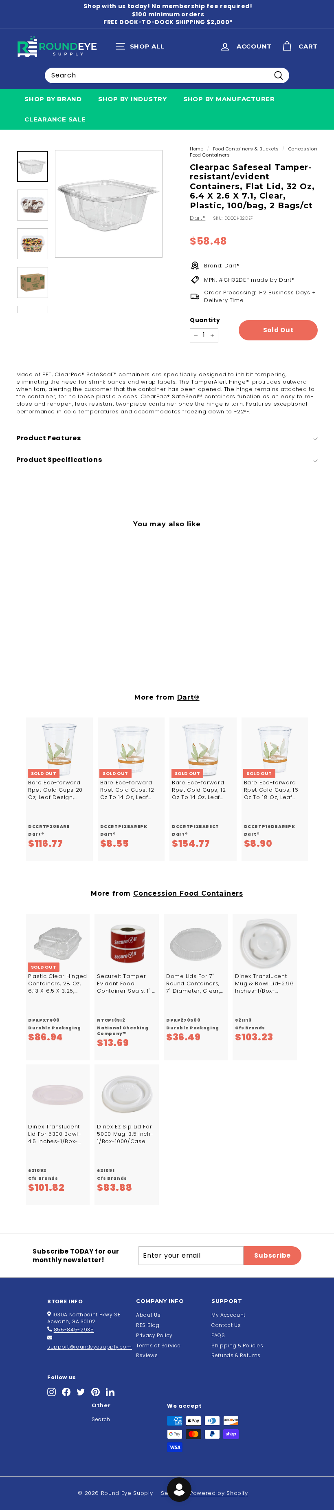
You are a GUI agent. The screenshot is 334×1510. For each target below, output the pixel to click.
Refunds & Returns (236, 1355)
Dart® (197, 218)
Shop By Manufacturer (229, 99)
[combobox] (167, 75)
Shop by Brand (53, 99)
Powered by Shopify (219, 1493)
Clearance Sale (55, 119)
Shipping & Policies (237, 1345)
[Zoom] (108, 203)
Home (197, 149)
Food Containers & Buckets (246, 149)
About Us (148, 1314)
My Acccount (228, 1314)
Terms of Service (158, 1345)
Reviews (147, 1355)
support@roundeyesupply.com (89, 1346)
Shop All (141, 48)
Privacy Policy (154, 1335)
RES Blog (147, 1325)
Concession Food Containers (188, 893)
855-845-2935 (74, 1329)
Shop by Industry (132, 99)
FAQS (218, 1335)
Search (101, 1419)
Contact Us (226, 1325)
